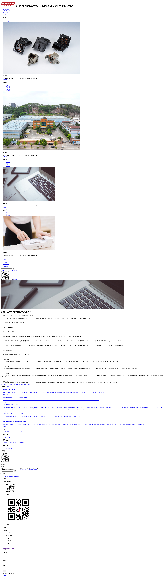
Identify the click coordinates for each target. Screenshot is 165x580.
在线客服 (15, 279)
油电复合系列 (6, 9)
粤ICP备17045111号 (24, 469)
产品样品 (9, 437)
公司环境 (18, 442)
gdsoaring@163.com (12, 270)
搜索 (15, 470)
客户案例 (5, 437)
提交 (4, 571)
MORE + (8, 387)
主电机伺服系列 (6, 10)
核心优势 (22, 442)
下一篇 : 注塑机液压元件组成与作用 (25, 384)
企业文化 (9, 442)
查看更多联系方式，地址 (8, 548)
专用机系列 (5, 12)
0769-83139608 (4, 270)
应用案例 (5, 14)
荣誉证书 (14, 442)
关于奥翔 (5, 79)
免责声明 (31, 469)
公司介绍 (5, 442)
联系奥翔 (5, 207)
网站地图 (36, 469)
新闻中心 (5, 156)
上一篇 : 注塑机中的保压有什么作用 (9, 384)
